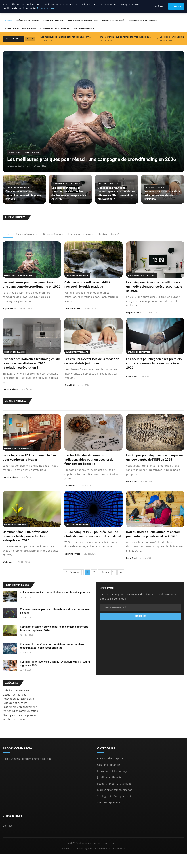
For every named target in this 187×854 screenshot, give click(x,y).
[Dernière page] (120, 572)
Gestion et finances (54, 21)
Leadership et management (142, 21)
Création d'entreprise (27, 21)
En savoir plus (45, 8)
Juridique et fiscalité (112, 21)
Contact (7, 825)
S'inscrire (140, 616)
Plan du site (119, 848)
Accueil (8, 21)
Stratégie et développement (55, 28)
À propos (66, 848)
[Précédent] (27, 39)
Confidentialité (102, 848)
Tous (7, 234)
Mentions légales (83, 848)
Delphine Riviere (72, 308)
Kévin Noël (69, 385)
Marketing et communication (20, 28)
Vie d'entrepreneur (84, 28)
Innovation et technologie (83, 21)
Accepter (176, 6)
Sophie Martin (9, 308)
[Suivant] (32, 39)
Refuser (159, 6)
